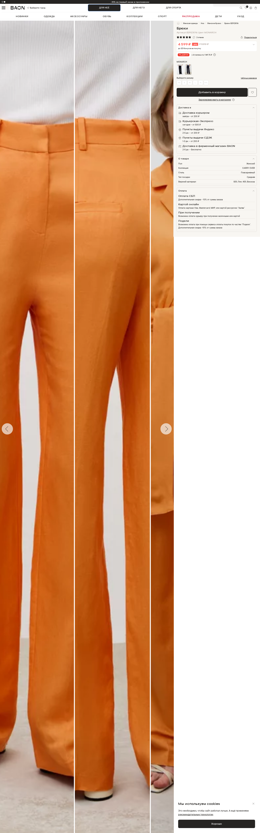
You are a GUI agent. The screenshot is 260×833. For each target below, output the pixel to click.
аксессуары (79, 16)
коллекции (135, 16)
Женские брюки (214, 23)
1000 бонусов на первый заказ (130, 2)
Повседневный (248, 172)
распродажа (191, 16)
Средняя (251, 177)
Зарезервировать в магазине (215, 99)
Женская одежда (190, 23)
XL (201, 82)
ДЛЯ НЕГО (139, 7)
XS (179, 82)
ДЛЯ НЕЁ (104, 7)
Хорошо (216, 823)
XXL (206, 82)
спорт (162, 16)
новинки (22, 16)
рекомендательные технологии (195, 814)
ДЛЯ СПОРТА (173, 7)
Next (176, 429)
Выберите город (33, 7)
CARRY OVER (248, 168)
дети (218, 16)
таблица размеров (249, 78)
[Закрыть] (253, 803)
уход (240, 16)
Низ (202, 23)
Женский (250, 163)
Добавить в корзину (212, 92)
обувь (107, 16)
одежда (49, 16)
